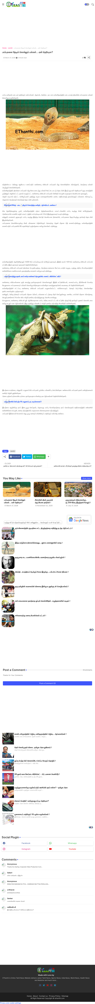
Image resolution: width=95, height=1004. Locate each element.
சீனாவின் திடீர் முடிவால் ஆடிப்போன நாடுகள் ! (44, 501)
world (10, 48)
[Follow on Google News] (79, 522)
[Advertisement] (47, 77)
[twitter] (43, 985)
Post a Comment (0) (47, 683)
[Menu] (3, 4)
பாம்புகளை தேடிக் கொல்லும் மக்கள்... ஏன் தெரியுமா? (14, 501)
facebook (26, 843)
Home (4, 48)
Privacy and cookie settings (10, 1003)
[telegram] (55, 985)
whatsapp (72, 843)
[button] (87, 4)
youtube (72, 849)
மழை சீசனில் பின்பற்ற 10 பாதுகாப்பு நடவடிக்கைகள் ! (23, 402)
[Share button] (48, 456)
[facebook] (40, 985)
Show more (86, 478)
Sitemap (65, 996)
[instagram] (51, 985)
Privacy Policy (54, 996)
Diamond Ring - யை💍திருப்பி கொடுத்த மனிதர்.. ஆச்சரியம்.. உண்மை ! (30, 205)
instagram (26, 849)
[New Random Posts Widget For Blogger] (91, 629)
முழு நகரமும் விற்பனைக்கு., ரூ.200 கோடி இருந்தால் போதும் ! (78, 501)
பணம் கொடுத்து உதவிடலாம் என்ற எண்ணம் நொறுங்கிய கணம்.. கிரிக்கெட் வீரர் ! (32, 276)
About (35, 996)
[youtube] (47, 985)
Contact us (43, 996)
